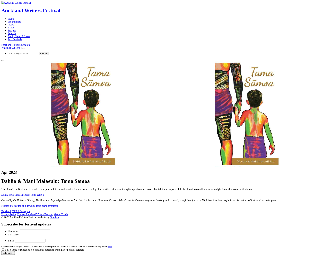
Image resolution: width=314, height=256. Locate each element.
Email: (11, 240)
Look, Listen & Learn (19, 36)
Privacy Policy (8, 214)
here (110, 246)
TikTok (16, 44)
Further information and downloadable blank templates (29, 205)
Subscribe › (8, 253)
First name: (13, 231)
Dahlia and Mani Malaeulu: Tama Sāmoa (22, 194)
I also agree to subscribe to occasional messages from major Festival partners (44, 249)
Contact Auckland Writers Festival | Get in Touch (42, 214)
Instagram (25, 44)
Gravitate (54, 217)
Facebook (6, 44)
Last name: (13, 234)
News (11, 24)
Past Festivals (15, 39)
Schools (12, 33)
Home (11, 18)
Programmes (14, 21)
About (11, 27)
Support (12, 30)
